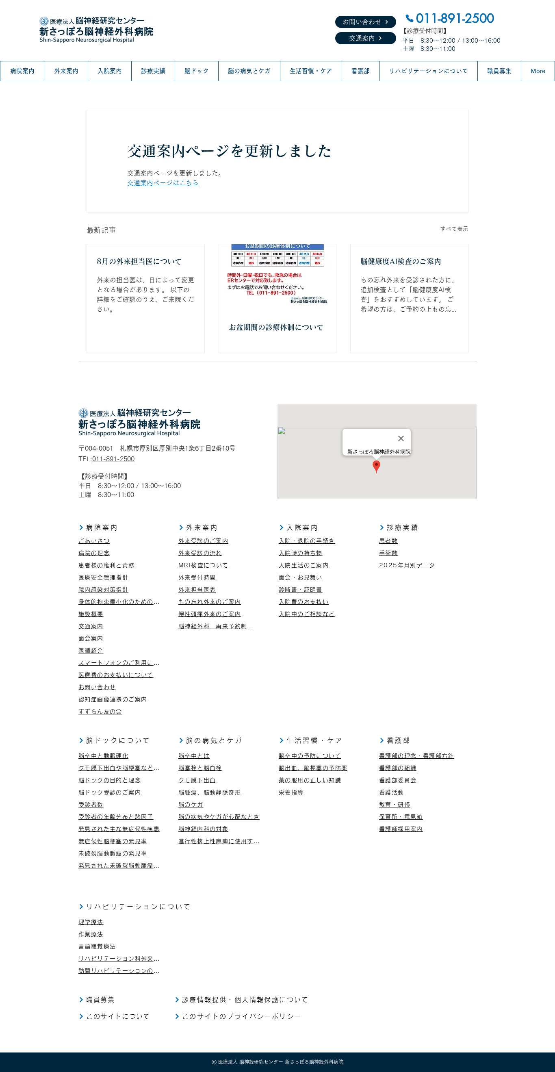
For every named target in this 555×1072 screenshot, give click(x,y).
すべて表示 (454, 229)
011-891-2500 (113, 459)
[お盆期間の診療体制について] (277, 277)
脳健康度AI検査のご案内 (400, 261)
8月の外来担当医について (139, 261)
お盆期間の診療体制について (276, 327)
